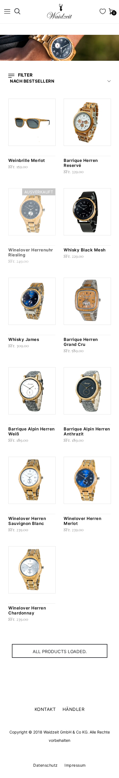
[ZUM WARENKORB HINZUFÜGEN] (54, 106)
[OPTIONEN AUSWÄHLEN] (54, 374)
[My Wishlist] (103, 12)
